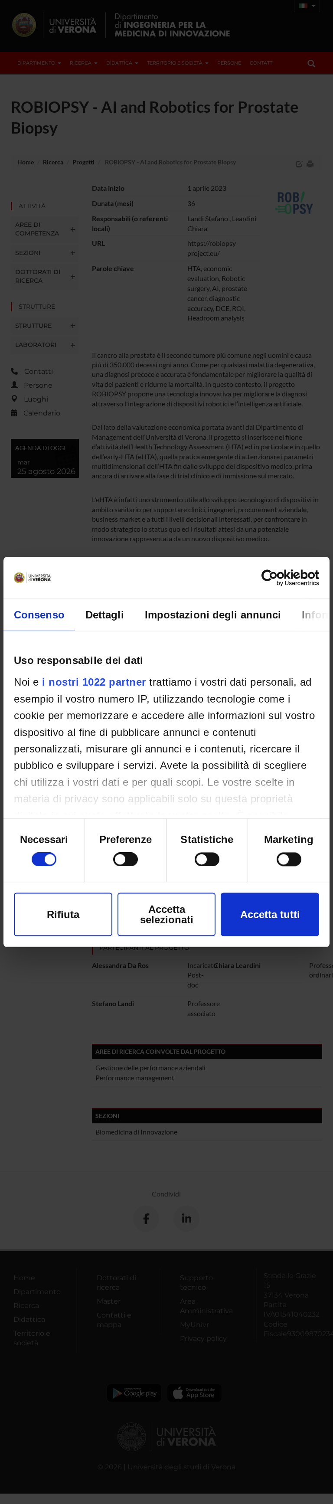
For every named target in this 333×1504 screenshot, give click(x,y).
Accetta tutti (270, 914)
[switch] (125, 859)
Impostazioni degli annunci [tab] (213, 615)
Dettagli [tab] (104, 615)
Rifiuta (63, 914)
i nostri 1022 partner (94, 682)
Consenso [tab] (39, 615)
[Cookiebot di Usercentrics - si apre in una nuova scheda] (281, 578)
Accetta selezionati (166, 914)
